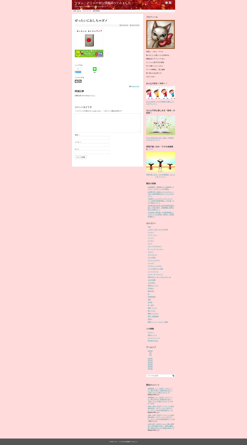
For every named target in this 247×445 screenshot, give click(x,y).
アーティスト (152, 235)
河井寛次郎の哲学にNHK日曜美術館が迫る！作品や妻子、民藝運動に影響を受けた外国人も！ (161, 208)
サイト (77, 149)
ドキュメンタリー (154, 260)
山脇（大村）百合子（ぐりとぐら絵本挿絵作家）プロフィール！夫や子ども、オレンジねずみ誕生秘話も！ (161, 408)
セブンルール (152, 255)
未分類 (150, 302)
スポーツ (151, 252)
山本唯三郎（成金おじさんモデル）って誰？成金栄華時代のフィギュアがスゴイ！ (161, 194)
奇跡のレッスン (153, 285)
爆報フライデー (153, 313)
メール (78, 142)
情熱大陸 (151, 291)
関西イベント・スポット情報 (158, 322)
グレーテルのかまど (155, 246)
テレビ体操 (151, 257)
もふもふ (151, 232)
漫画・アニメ (152, 308)
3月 (150, 353)
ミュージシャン (153, 271)
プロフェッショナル (155, 266)
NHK (149, 227)
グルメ (150, 243)
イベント (151, 238)
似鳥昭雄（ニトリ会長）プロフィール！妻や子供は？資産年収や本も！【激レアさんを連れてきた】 (160, 390)
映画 (149, 299)
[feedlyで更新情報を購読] (166, 2)
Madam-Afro (135, 86)
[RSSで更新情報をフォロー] (170, 2)
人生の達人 (151, 283)
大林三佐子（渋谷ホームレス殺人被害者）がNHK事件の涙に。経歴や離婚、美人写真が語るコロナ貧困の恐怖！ (161, 426)
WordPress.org (153, 341)
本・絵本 (151, 305)
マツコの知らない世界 (155, 269)
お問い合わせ (77, 11)
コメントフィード (154, 338)
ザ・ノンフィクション (155, 249)
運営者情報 (96, 11)
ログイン (151, 332)
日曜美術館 (151, 297)
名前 (77, 135)
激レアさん (151, 311)
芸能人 (150, 319)
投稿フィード (152, 335)
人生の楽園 (151, 280)
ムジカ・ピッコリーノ (155, 274)
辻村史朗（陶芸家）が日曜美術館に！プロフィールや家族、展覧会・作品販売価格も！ (161, 214)
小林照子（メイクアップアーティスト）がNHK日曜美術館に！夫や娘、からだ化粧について (161, 201)
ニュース (151, 263)
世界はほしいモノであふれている (159, 277)
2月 (150, 355)
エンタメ (151, 241)
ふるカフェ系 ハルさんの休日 (158, 229)
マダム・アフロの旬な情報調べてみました (103, 3)
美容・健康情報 (153, 316)
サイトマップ (87, 11)
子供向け (151, 288)
